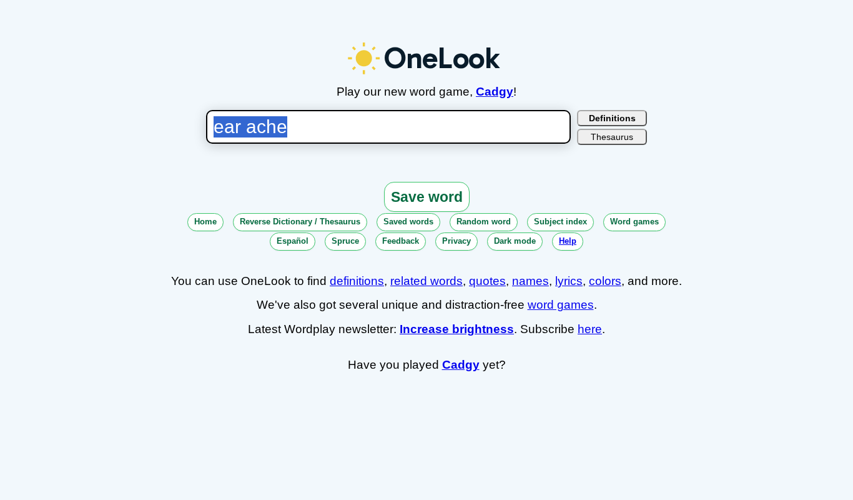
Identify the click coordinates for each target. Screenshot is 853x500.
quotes (487, 281)
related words (426, 281)
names (530, 281)
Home (205, 221)
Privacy (456, 241)
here (590, 329)
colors (605, 281)
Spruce (345, 241)
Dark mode (515, 241)
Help (567, 241)
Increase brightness (457, 329)
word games (561, 304)
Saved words (408, 221)
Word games (634, 221)
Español (292, 241)
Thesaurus (612, 137)
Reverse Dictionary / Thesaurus (300, 221)
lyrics (569, 281)
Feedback (400, 241)
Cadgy (494, 91)
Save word (427, 197)
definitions (357, 281)
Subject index (560, 221)
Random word (483, 221)
